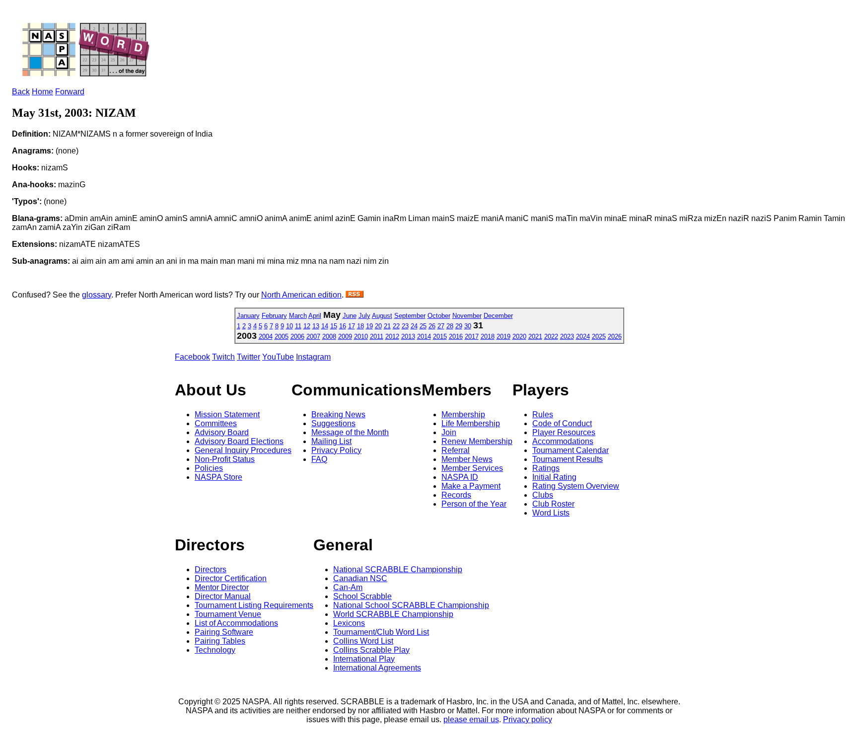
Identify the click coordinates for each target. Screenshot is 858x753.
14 (324, 326)
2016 (456, 336)
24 (414, 326)
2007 (313, 336)
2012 (392, 336)
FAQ (319, 459)
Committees (216, 423)
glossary (96, 295)
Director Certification (231, 578)
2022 (551, 336)
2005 (281, 336)
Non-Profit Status (225, 459)
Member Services (472, 468)
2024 (583, 336)
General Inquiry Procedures (243, 450)
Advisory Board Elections (239, 441)
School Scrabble (362, 596)
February (274, 315)
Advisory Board (222, 432)
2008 (329, 336)
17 (351, 326)
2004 (266, 336)
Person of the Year (473, 504)
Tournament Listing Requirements (254, 605)
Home (42, 91)
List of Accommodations (236, 623)
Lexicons (349, 623)
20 (378, 326)
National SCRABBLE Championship (397, 569)
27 (440, 326)
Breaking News (338, 414)
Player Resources (563, 432)
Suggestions (333, 423)
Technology (215, 650)
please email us (471, 719)
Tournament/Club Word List (381, 632)
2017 (472, 336)
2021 (535, 336)
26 (432, 326)
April (314, 315)
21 (387, 326)
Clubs (542, 495)
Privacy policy (527, 719)
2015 (440, 336)
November (467, 315)
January (248, 315)
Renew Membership (476, 441)
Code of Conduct (562, 423)
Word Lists (551, 513)
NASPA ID (459, 477)
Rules (542, 414)
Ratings (546, 468)
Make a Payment (470, 486)
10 (289, 326)
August (382, 315)
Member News (467, 459)
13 (315, 326)
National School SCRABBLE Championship (411, 605)
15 (333, 326)
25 (423, 326)
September (410, 315)
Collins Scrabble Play (371, 650)
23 (405, 326)
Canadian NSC (360, 578)
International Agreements (377, 668)
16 (342, 326)
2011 (376, 336)
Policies (209, 468)
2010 (361, 336)
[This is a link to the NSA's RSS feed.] (354, 295)
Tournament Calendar (570, 450)
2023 (567, 336)
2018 (488, 336)
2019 (503, 336)
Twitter (248, 357)
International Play (364, 659)
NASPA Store (218, 477)
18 (360, 326)
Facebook (192, 357)
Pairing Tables (220, 641)
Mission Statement (227, 414)
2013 (408, 336)
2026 (615, 336)
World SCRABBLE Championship (393, 614)
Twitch (223, 357)
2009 (345, 336)
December (498, 315)
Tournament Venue (228, 614)
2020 (519, 336)
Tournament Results (567, 459)
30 (467, 326)
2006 (297, 336)
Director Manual (223, 596)
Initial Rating (554, 477)
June (350, 315)
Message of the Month (350, 432)
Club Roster (553, 504)
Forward (69, 91)
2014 (424, 336)
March (298, 315)
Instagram (313, 357)
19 (369, 326)
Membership (463, 414)
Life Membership (470, 423)
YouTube (278, 357)
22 (396, 326)
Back (21, 91)
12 (306, 326)
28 (449, 326)
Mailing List (331, 441)
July (364, 315)
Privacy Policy (336, 450)
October (439, 315)
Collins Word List (363, 641)
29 (458, 326)
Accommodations (562, 441)
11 (298, 326)
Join (448, 432)
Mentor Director (222, 587)
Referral (455, 450)
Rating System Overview (575, 486)
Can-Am (347, 587)
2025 (599, 336)
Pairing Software (224, 632)
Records (456, 495)
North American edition (301, 295)
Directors (210, 569)
